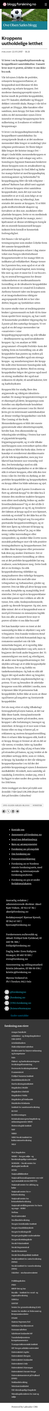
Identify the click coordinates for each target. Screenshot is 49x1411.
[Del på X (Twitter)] (8, 811)
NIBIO (14, 1133)
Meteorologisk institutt (21, 1126)
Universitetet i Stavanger (22, 1367)
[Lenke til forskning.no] (21, 3)
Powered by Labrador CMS (25, 1407)
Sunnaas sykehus (19, 1329)
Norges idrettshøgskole (21, 1239)
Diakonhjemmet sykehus (22, 1047)
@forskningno (18, 992)
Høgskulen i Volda (19, 1095)
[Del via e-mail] (17, 811)
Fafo (13, 1057)
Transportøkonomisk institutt (24, 1344)
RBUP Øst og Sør (18, 1289)
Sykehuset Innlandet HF (22, 1333)
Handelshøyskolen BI (20, 1080)
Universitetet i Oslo (19, 1364)
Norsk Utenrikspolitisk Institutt (24, 1255)
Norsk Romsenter (19, 1251)
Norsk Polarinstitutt (20, 1243)
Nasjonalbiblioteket (19, 1174)
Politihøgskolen (18, 1281)
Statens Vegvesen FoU (20, 1322)
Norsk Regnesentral (20, 1247)
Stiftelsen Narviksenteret (22, 1326)
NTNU (14, 1170)
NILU (13, 1144)
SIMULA (15, 1299)
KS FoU (14, 1111)
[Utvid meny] (46, 4)
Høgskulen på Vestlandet (22, 1099)
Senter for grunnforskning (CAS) (26, 1307)
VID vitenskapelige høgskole (23, 1390)
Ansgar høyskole (18, 1032)
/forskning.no (17, 997)
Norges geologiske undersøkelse (25, 1235)
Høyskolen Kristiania (20, 1103)
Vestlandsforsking (19, 1382)
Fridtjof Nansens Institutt (22, 1076)
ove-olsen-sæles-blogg (16, 805)
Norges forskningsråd (21, 1232)
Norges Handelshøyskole (22, 1228)
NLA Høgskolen (18, 1152)
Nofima (14, 1212)
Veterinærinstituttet (20, 1386)
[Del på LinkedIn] (13, 811)
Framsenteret (17, 1072)
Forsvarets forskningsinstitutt (24, 1068)
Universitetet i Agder (20, 1352)
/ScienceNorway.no (20, 1008)
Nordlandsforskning (20, 1220)
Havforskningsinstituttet (22, 1084)
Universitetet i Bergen (20, 1356)
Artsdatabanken (18, 1043)
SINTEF (14, 1303)
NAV (13, 1129)
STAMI (14, 1318)
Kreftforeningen (18, 1115)
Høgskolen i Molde (19, 1088)
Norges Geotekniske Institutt (24, 1224)
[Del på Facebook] (4, 811)
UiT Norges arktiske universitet (25, 1348)
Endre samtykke (20, 1015)
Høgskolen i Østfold (20, 1092)
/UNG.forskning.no (20, 1003)
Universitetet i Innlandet (22, 1360)
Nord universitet (18, 1216)
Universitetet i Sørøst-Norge (23, 1371)
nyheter (37, 805)
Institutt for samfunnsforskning (25, 1107)
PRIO (13, 1285)
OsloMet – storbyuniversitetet (24, 1273)
